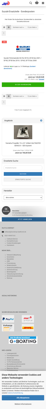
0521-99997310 (10, 236)
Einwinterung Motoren (14, 366)
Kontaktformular (12, 241)
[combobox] (18, 27)
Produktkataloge (12, 370)
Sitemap (9, 278)
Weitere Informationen (23, 404)
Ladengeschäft (12, 353)
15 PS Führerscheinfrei (14, 362)
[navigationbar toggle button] (43, 3)
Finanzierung (11, 263)
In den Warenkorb (23, 84)
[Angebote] (41, 120)
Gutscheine (10, 257)
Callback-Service (12, 239)
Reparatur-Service (12, 368)
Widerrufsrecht (11, 265)
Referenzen (10, 358)
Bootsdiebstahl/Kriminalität (16, 364)
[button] (4, 27)
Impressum (10, 245)
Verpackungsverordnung (15, 274)
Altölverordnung (12, 270)
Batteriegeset (11, 272)
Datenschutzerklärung (15, 393)
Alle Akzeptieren (23, 398)
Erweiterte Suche (23, 179)
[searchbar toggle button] (31, 3)
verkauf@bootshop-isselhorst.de (15, 232)
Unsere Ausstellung (13, 360)
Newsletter (10, 259)
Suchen (23, 174)
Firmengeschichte (13, 355)
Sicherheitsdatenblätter (14, 276)
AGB (8, 261)
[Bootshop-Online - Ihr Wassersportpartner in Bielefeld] (5, 3)
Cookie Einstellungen (14, 243)
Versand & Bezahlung (14, 255)
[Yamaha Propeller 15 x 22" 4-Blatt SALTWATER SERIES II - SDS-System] (23, 132)
